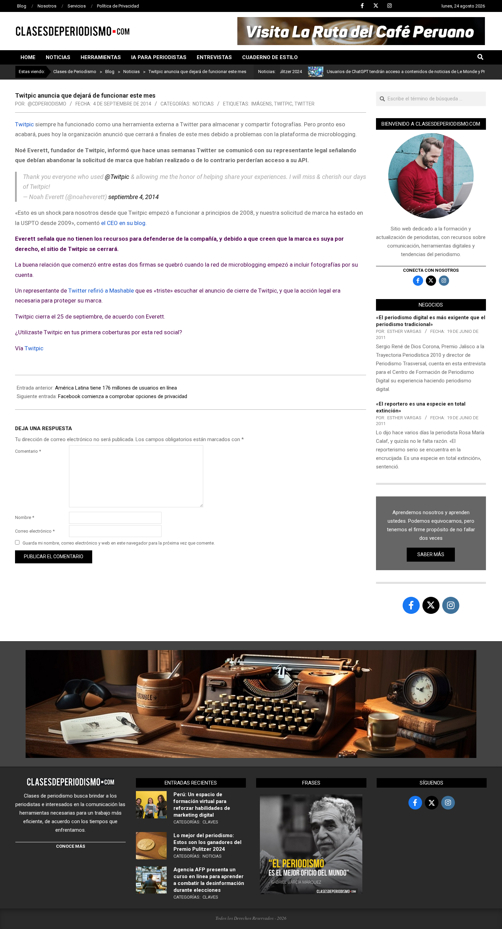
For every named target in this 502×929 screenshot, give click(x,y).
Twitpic (283, 104)
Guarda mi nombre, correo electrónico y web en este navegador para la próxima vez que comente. (119, 543)
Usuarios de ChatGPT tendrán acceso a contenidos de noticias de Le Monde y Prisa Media (393, 71)
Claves (210, 822)
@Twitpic (117, 176)
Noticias (203, 104)
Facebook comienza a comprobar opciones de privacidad (122, 396)
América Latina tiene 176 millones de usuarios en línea (116, 388)
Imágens (261, 104)
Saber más (430, 554)
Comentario (28, 451)
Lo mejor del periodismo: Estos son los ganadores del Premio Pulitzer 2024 (207, 842)
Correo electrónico (35, 531)
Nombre (24, 517)
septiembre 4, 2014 (133, 196)
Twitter (304, 104)
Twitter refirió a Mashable (101, 290)
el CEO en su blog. (124, 223)
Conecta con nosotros (431, 270)
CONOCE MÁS (70, 846)
